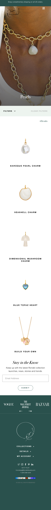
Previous (17, 10)
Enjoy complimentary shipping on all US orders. (25, 2)
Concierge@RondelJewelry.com (25, 470)
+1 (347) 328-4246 (25, 472)
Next (34, 10)
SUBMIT (25, 388)
